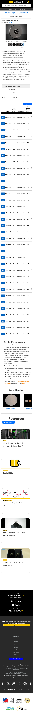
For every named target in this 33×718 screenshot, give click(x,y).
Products (4, 97)
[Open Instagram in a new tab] (25, 684)
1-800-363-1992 (14, 595)
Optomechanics (14, 12)
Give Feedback (16, 652)
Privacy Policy (7, 668)
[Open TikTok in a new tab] (30, 684)
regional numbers (18, 597)
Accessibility (16, 669)
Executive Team (16, 636)
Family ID (12, 16)
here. (23, 383)
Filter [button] (5, 422)
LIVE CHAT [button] (17, 601)
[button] (22, 16)
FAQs (16, 649)
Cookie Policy (15, 668)
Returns (16, 647)
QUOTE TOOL (15, 610)
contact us (12, 82)
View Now (15, 443)
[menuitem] (3, 2)
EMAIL (17, 605)
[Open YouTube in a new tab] (13, 684)
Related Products (14, 97)
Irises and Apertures (24, 12)
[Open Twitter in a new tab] (8, 684)
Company (16, 634)
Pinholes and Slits (17, 13)
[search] (16, 5)
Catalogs (16, 654)
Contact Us (22, 9)
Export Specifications (27, 104)
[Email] (20, 16)
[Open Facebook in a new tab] (2, 684)
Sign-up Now (16, 625)
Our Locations (16, 639)
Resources (24, 97)
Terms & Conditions (23, 668)
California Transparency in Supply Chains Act (16, 673)
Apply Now (15, 658)
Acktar (10, 22)
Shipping (16, 644)
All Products (7, 12)
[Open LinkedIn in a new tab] (19, 684)
